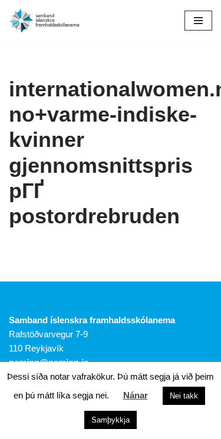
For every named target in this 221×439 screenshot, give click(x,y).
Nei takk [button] (184, 395)
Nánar (135, 395)
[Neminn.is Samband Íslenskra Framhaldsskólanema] (44, 20)
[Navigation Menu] (198, 21)
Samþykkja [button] (110, 419)
